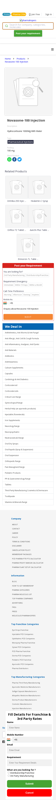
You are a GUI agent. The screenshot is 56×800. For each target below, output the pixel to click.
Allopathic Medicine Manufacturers (26, 695)
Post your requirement (28, 33)
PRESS (14, 611)
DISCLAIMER (17, 546)
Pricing (7, 14)
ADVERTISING (17, 603)
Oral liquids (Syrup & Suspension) (19, 449)
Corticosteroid (11, 385)
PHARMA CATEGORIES (20, 590)
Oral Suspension (12, 455)
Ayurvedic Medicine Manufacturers (26, 687)
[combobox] (28, 26)
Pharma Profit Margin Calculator (27, 563)
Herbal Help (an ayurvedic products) (20, 408)
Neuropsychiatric (12, 432)
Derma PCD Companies (21, 655)
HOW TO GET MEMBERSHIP (23, 586)
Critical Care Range (13, 397)
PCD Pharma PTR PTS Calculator (26, 559)
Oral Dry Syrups (11, 443)
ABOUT (15, 524)
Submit (29, 783)
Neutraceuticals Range (14, 438)
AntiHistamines (11, 362)
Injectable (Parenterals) (14, 414)
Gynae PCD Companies (21, 647)
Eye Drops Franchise (20, 630)
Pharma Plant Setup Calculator (26, 567)
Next (28, 316)
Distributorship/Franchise (22, 772)
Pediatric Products (12, 473)
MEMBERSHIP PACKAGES (21, 554)
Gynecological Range (14, 402)
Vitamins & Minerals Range (16, 502)
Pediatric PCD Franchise (21, 660)
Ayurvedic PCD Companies (22, 664)
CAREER (15, 533)
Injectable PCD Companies (22, 634)
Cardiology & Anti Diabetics (16, 379)
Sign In (48, 14)
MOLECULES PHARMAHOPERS (23, 615)
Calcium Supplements (14, 367)
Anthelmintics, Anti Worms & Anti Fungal (22, 332)
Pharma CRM (19, 14)
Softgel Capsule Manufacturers (24, 691)
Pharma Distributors (20, 668)
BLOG (14, 581)
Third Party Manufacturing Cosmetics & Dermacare (26, 490)
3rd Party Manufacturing (22, 775)
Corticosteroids (11, 391)
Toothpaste (10, 496)
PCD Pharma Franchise (21, 651)
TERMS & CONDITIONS (21, 541)
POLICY (15, 537)
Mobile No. (8, 299)
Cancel (29, 792)
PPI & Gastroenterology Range (17, 478)
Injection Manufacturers (21, 708)
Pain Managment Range (15, 467)
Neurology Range (12, 426)
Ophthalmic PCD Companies (23, 638)
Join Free (35, 14)
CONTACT (16, 529)
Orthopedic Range (12, 461)
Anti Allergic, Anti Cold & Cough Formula (22, 338)
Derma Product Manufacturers (24, 700)
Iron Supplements (12, 420)
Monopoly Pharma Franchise (23, 643)
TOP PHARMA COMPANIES (22, 598)
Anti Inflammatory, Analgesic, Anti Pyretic (22, 344)
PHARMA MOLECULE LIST (22, 594)
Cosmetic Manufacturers (22, 704)
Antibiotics (9, 356)
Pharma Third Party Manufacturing (26, 683)
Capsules (9, 373)
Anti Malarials (10, 350)
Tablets (8, 484)
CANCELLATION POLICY (21, 550)
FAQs (14, 607)
